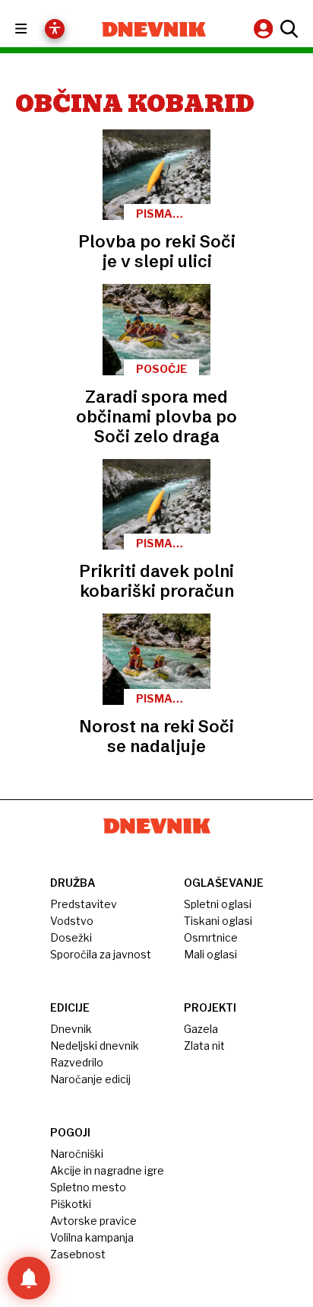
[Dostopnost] (55, 29)
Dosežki (71, 937)
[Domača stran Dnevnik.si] (154, 29)
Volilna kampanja (92, 1237)
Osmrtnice (211, 937)
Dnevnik (71, 1028)
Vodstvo (71, 920)
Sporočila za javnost (100, 954)
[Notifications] (29, 1278)
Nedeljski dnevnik (94, 1045)
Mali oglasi (210, 954)
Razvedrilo (76, 1062)
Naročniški (76, 1153)
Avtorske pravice (93, 1220)
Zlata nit (204, 1045)
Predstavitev (83, 903)
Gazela (201, 1028)
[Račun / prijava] (265, 28)
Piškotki (70, 1203)
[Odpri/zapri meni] (34, 29)
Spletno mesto (88, 1187)
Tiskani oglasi (218, 920)
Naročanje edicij (90, 1079)
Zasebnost (78, 1254)
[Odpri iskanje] (287, 29)
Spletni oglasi (217, 903)
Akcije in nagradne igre (107, 1170)
